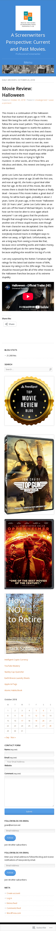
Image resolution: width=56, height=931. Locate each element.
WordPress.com (14, 913)
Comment (13, 773)
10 (22, 715)
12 (36, 715)
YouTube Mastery (12, 666)
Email (11, 757)
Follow (10, 838)
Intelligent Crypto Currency (16, 659)
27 (43, 726)
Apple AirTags (11, 684)
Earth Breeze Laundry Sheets (17, 678)
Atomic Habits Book (13, 690)
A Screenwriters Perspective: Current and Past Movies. (28, 42)
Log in (9, 898)
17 (22, 721)
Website (8, 765)
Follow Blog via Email (17, 820)
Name (11, 749)
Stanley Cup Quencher (14, 672)
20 (43, 721)
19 (36, 721)
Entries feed (12, 903)
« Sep (7, 737)
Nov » (13, 737)
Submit (29, 811)
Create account (13, 893)
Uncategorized (41, 100)
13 (43, 715)
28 (50, 726)
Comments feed (14, 908)
